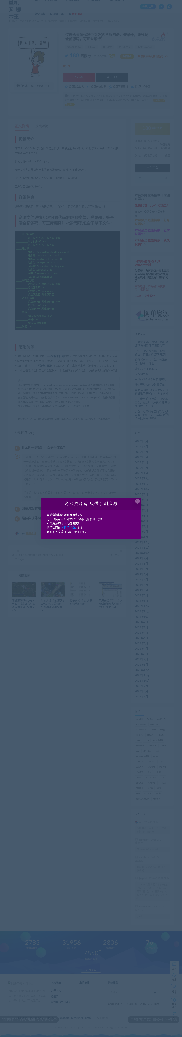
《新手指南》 (69, 527)
